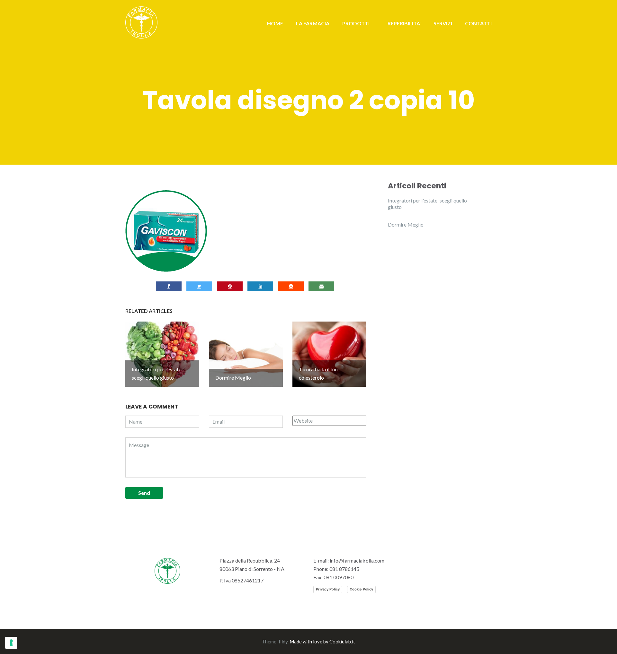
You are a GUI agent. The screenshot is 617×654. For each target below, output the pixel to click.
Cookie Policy (361, 589)
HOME (275, 23)
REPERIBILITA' (404, 23)
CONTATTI (478, 23)
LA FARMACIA (312, 23)
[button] (166, 231)
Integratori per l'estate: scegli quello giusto (427, 203)
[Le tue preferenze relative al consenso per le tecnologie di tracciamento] (11, 643)
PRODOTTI (356, 23)
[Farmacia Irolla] (141, 22)
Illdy (283, 641)
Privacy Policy (328, 589)
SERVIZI (443, 23)
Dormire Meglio (406, 224)
